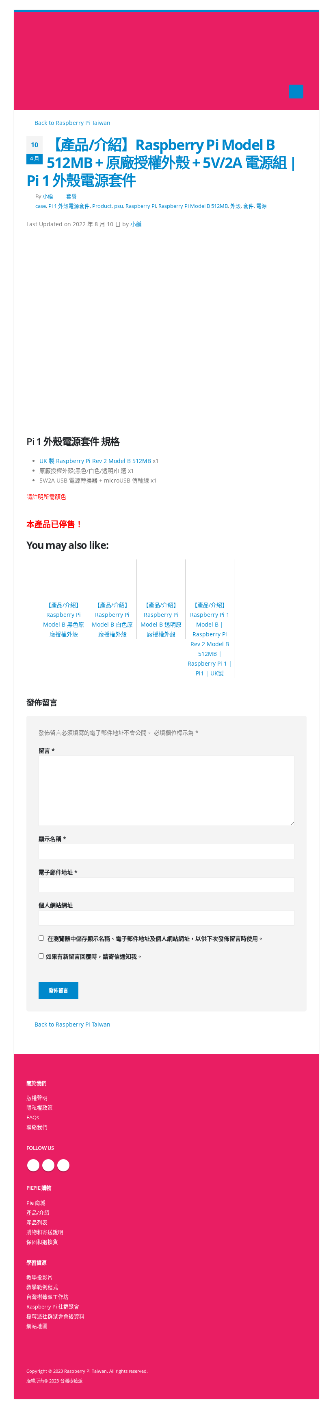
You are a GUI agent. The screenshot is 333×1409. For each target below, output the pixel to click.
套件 (248, 206)
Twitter (48, 1165)
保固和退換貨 (42, 1242)
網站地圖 (37, 1326)
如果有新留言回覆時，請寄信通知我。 (94, 956)
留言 (47, 750)
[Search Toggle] (167, 61)
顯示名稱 (52, 839)
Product (102, 206)
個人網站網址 (56, 905)
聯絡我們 (37, 1127)
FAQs (32, 1117)
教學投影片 (39, 1277)
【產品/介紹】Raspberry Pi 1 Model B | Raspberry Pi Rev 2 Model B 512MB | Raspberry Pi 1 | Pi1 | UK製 (210, 639)
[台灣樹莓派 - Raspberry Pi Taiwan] (42, 61)
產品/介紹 (38, 1212)
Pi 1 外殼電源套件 (69, 206)
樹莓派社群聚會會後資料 (55, 1316)
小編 (48, 196)
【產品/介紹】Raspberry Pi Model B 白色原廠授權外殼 (112, 619)
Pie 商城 (35, 1202)
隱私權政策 (39, 1107)
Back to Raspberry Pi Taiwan (71, 123)
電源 (261, 206)
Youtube (63, 1165)
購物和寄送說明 (44, 1232)
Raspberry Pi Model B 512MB (193, 206)
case (40, 206)
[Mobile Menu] (296, 91)
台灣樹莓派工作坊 (47, 1296)
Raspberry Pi (140, 206)
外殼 (235, 206)
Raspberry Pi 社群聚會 (52, 1306)
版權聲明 (37, 1097)
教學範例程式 (42, 1287)
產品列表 (37, 1222)
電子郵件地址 (58, 872)
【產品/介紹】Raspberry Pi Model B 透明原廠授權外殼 (161, 619)
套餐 (71, 196)
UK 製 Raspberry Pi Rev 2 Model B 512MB (95, 461)
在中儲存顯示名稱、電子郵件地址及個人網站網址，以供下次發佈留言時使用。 (156, 938)
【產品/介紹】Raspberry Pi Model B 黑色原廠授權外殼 (63, 619)
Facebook (33, 1165)
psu (118, 206)
